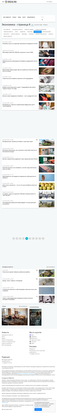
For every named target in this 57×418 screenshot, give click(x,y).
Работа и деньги (8, 36)
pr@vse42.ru (32, 352)
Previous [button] (3, 316)
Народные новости (17, 29)
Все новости (7, 29)
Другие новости (15, 34)
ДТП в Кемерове (6, 345)
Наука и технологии (41, 34)
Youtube (33, 341)
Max (32, 335)
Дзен (32, 343)
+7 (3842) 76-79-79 (7, 363)
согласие (37, 406)
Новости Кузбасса (7, 343)
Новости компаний (40, 29)
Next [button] (26, 316)
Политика (30, 31)
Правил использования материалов (25, 373)
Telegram (34, 336)
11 (36, 238)
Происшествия (47, 31)
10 (33, 238)
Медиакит (32, 349)
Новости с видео (28, 29)
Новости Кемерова (7, 340)
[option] (15, 316)
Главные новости (8, 31)
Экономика (38, 31)
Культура (51, 34)
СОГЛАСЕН (38, 409)
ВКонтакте (34, 338)
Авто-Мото (6, 34)
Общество (22, 31)
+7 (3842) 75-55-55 (34, 354)
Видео (3, 338)
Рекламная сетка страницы (37, 350)
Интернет (31, 34)
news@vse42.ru (6, 361)
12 (39, 238)
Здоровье (24, 34)
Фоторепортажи (34, 307)
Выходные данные (7, 359)
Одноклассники (35, 340)
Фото (3, 336)
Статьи (4, 306)
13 (43, 238)
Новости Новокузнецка (8, 341)
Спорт (16, 31)
